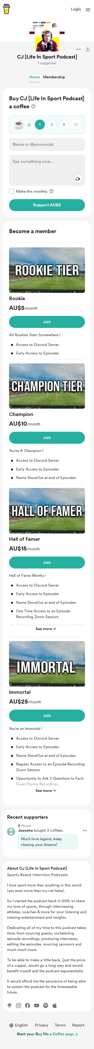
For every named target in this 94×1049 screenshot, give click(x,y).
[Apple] (54, 1005)
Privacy (41, 1025)
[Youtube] (36, 1005)
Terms (60, 1025)
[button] (88, 10)
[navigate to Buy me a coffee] (6, 9)
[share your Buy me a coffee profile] (87, 49)
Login (76, 9)
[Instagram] (18, 1005)
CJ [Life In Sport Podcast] (47, 57)
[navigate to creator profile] (47, 39)
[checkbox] (28, 191)
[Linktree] (9, 1005)
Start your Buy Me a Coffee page (45, 1034)
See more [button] (44, 629)
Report (78, 1025)
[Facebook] (27, 1005)
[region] (47, 152)
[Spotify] (45, 1005)
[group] (47, 303)
